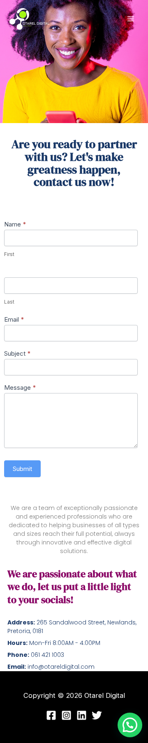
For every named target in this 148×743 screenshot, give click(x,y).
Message (20, 387)
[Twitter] (97, 715)
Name (15, 224)
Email (14, 319)
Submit (22, 469)
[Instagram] (66, 715)
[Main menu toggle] (130, 19)
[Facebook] (51, 715)
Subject (17, 353)
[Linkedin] (81, 715)
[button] (130, 725)
